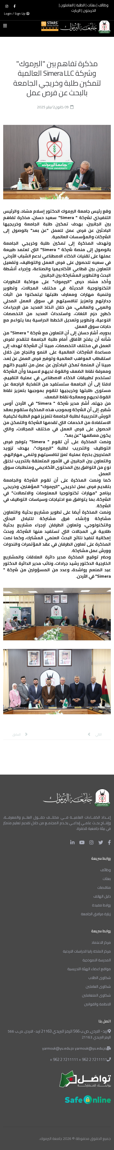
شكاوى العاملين (98, 986)
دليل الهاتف (102, 896)
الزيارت (76, 10)
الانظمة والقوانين (97, 1004)
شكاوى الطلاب (99, 977)
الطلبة (80, 5)
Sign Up (20, 13)
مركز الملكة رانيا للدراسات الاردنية (87, 951)
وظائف (103, 5)
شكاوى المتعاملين (96, 995)
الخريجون (89, 10)
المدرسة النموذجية (96, 960)
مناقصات (104, 887)
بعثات (91, 5)
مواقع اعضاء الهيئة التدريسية (89, 968)
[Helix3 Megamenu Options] (6, 25)
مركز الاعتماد (101, 942)
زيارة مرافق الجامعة (96, 913)
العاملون (67, 5)
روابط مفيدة (101, 905)
